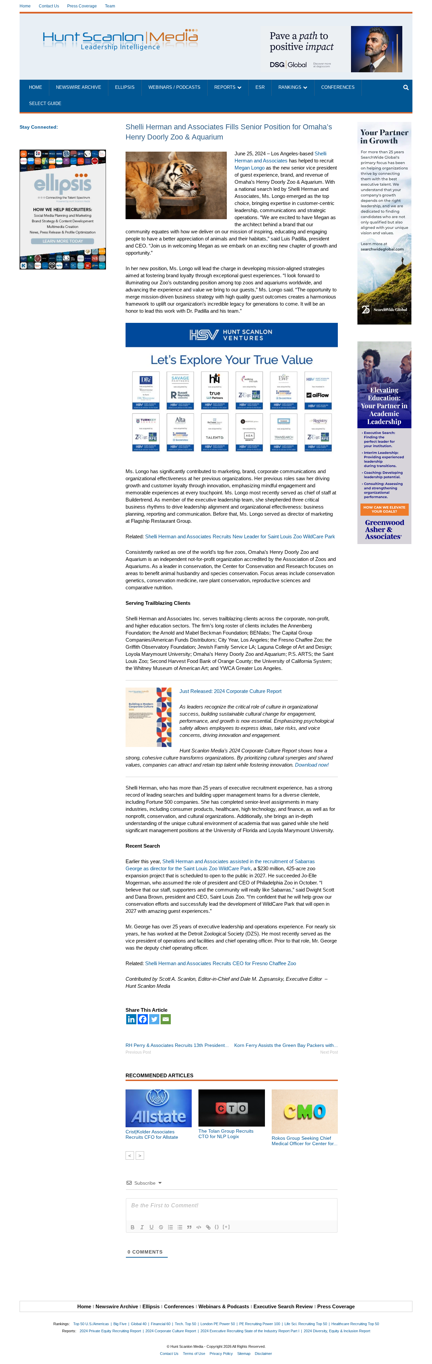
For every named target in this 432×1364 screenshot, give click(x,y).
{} (217, 1226)
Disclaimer (263, 1354)
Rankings (289, 87)
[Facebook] (143, 1019)
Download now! (312, 765)
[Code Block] (199, 1227)
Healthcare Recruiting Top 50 (355, 1324)
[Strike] (161, 1227)
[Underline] (151, 1227)
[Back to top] (422, 1354)
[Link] (208, 1227)
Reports (225, 87)
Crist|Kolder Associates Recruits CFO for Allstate (152, 1134)
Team (110, 6)
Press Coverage (82, 6)
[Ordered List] (170, 1227)
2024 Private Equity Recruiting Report (110, 1331)
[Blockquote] (189, 1227)
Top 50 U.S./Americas (91, 1324)
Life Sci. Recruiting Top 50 (306, 1324)
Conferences (338, 87)
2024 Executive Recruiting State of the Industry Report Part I (249, 1331)
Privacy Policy (221, 1354)
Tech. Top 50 (185, 1324)
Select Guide (45, 103)
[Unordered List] (180, 1227)
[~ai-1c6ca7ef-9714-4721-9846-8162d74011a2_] (331, 29)
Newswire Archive (78, 87)
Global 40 (138, 1324)
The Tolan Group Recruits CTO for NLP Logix (225, 1133)
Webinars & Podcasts (223, 1306)
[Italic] (142, 1227)
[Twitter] (154, 1019)
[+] (226, 1226)
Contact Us (49, 6)
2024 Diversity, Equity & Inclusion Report (337, 1331)
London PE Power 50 (217, 1324)
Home (25, 6)
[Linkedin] (131, 1019)
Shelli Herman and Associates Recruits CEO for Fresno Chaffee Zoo (220, 963)
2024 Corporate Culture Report (170, 1331)
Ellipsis (125, 87)
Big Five (120, 1324)
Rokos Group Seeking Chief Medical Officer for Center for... (305, 1140)
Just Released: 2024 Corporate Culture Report (230, 691)
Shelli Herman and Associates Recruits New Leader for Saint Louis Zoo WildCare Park (240, 536)
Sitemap (243, 1354)
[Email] (166, 1019)
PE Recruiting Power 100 (259, 1324)
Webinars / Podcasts (174, 87)
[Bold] (132, 1227)
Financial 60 (160, 1324)
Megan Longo (250, 168)
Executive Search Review (283, 1306)
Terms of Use (194, 1354)
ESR (260, 87)
